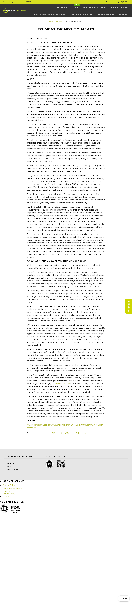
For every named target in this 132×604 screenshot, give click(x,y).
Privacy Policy (9, 485)
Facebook (57, 433)
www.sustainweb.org (59, 425)
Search (8, 467)
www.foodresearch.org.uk (38, 425)
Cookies (6, 496)
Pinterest (82, 433)
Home (51, 21)
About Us (9, 464)
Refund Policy (9, 494)
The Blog (59, 21)
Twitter (70, 433)
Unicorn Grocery (62, 383)
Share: (29, 433)
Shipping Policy (9, 491)
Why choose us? (12, 469)
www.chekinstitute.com (80, 425)
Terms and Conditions (12, 488)
